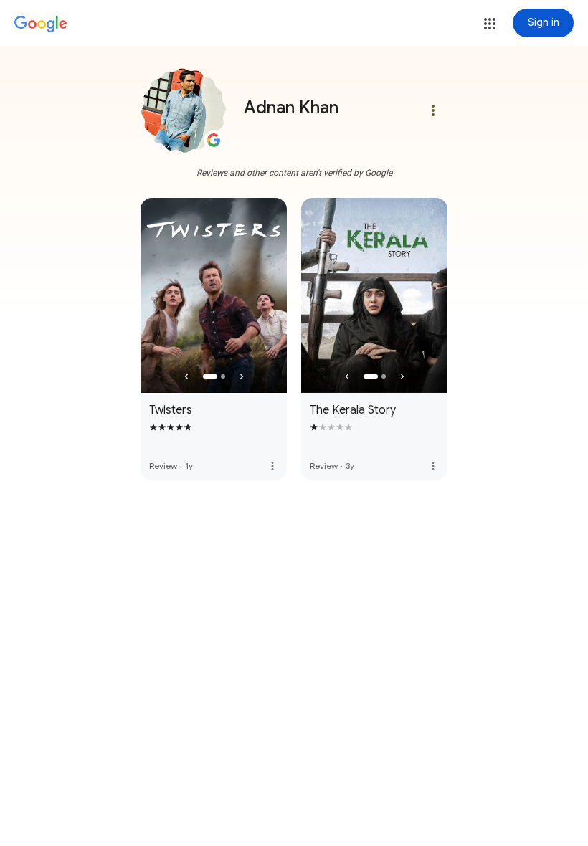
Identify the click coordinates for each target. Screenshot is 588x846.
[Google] (40, 24)
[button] (489, 23)
